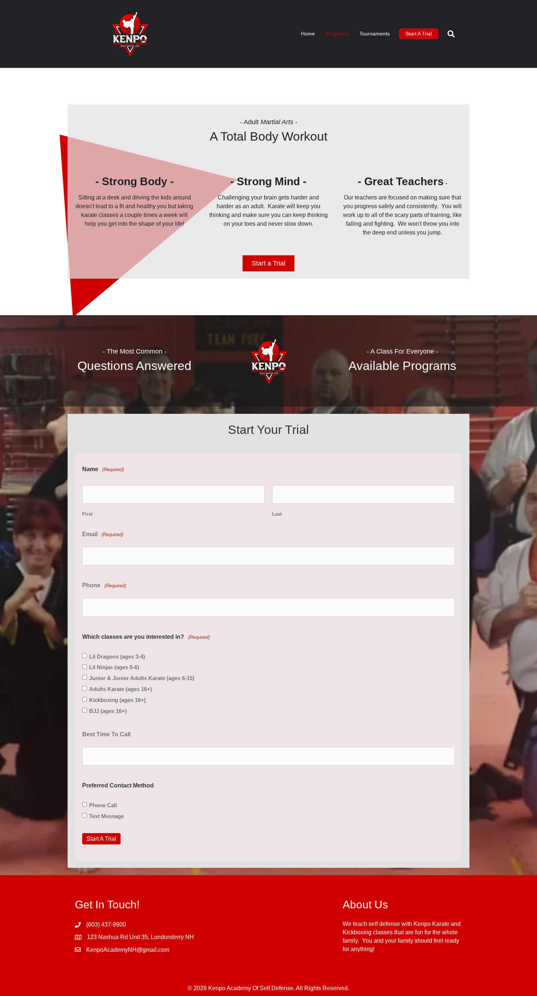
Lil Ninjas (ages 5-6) (114, 667)
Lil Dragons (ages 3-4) (117, 656)
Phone (104, 585)
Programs (337, 34)
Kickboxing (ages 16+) (117, 700)
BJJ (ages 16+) (108, 711)
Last (277, 514)
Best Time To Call (106, 734)
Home (308, 34)
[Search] (448, 34)
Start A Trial (418, 34)
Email (102, 534)
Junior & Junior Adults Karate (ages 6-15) (141, 678)
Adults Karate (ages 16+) (120, 689)
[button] (268, 263)
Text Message (106, 816)
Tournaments (374, 34)
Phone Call (103, 805)
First (87, 514)
